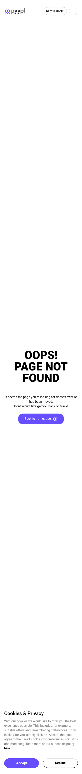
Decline (60, 763)
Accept (21, 763)
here (7, 748)
